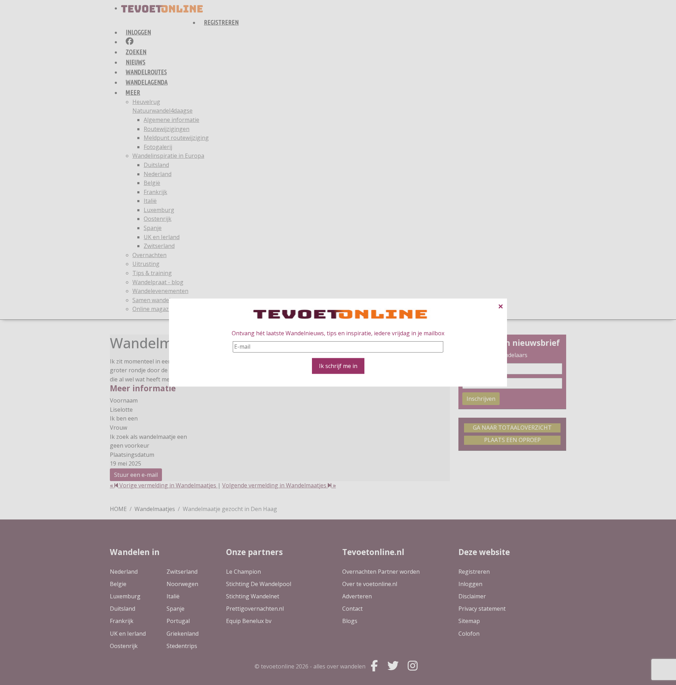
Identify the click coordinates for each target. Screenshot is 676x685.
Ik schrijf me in (338, 365)
